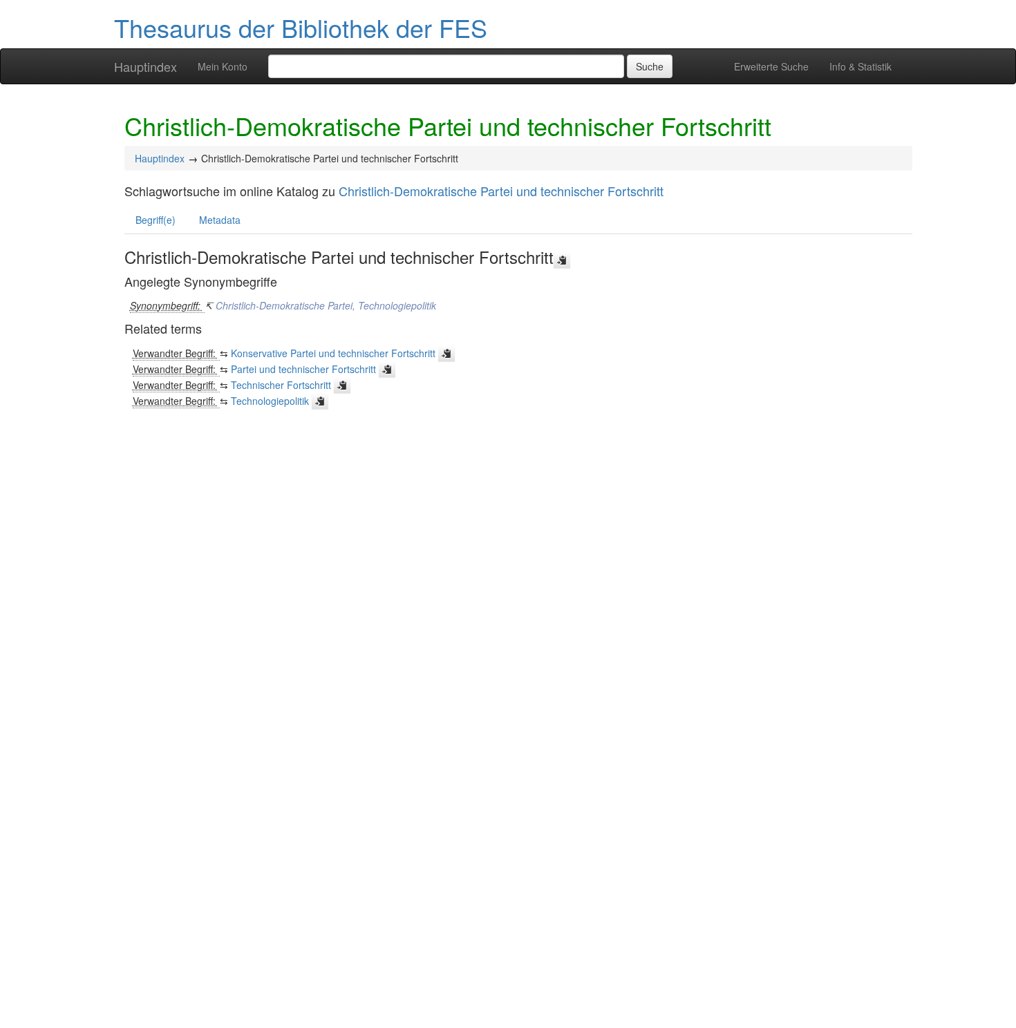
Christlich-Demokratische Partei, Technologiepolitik (326, 305)
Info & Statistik (860, 66)
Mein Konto (222, 66)
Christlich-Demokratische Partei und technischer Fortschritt (501, 191)
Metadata (220, 220)
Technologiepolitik (270, 401)
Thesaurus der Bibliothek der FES (300, 27)
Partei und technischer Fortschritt (303, 369)
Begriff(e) (155, 220)
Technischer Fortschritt (281, 385)
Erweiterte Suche (771, 66)
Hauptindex (145, 66)
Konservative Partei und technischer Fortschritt (333, 353)
